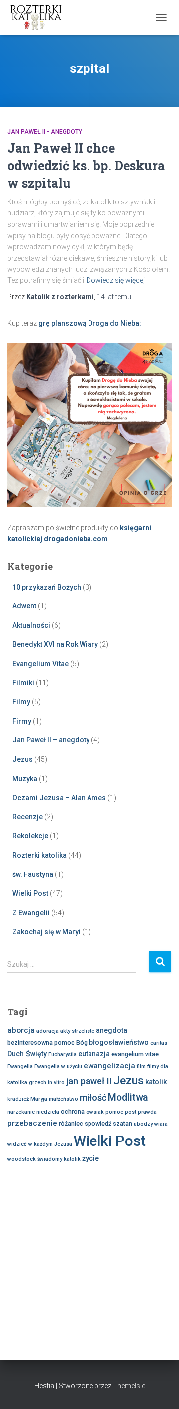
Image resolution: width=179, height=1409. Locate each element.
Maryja (38, 1099)
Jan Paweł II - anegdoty (44, 131)
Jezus (22, 759)
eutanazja (94, 1054)
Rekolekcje (30, 836)
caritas (158, 1043)
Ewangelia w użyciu (58, 1066)
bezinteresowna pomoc (41, 1042)
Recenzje (27, 817)
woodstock (21, 1159)
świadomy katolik (59, 1159)
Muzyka (24, 779)
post (130, 1112)
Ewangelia (20, 1066)
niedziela (47, 1112)
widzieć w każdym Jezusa (39, 1144)
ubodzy (143, 1124)
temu (114, 297)
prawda (147, 1112)
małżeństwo (63, 1099)
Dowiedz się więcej (116, 280)
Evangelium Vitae (40, 664)
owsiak (95, 1112)
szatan (122, 1123)
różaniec (71, 1123)
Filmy (21, 702)
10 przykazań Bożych (46, 587)
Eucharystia (62, 1054)
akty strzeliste (77, 1031)
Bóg (82, 1042)
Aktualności (31, 625)
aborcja (21, 1030)
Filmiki (23, 683)
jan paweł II (89, 1081)
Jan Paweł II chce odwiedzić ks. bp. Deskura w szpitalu (86, 165)
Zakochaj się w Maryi (46, 932)
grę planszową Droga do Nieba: (89, 323)
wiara (161, 1124)
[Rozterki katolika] (40, 17)
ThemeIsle (129, 1386)
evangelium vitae (135, 1054)
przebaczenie (32, 1123)
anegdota (111, 1030)
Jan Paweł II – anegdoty (51, 740)
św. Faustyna (32, 874)
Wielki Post (30, 893)
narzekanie (21, 1112)
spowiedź (98, 1123)
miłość (93, 1097)
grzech (37, 1082)
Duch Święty (27, 1054)
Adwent (24, 606)
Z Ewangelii (31, 913)
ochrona (73, 1111)
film (141, 1066)
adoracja (47, 1031)
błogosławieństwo (119, 1042)
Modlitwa (128, 1097)
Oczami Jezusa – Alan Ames (59, 798)
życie (90, 1158)
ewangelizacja (109, 1065)
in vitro (56, 1082)
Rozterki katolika (39, 855)
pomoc (114, 1112)
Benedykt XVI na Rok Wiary (55, 644)
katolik (156, 1082)
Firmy (21, 721)
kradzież (18, 1099)
